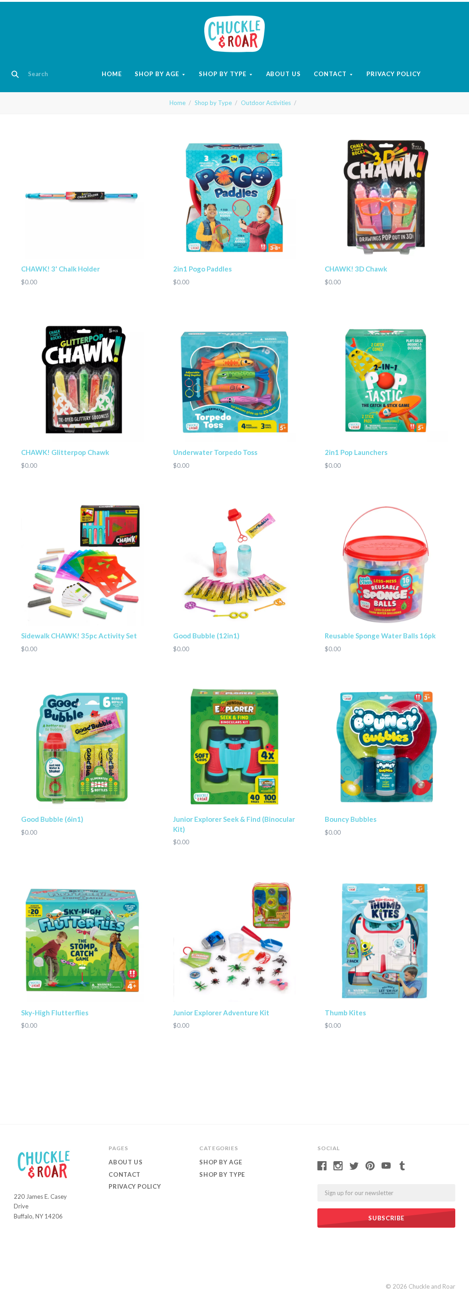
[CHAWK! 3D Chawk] (386, 197)
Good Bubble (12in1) (206, 635)
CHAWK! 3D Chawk (356, 269)
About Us (283, 74)
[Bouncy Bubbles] (386, 747)
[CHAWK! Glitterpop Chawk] (82, 380)
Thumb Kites (345, 1012)
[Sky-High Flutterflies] (82, 940)
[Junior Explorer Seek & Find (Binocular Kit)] (234, 747)
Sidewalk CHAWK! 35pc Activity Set (79, 635)
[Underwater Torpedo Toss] (234, 380)
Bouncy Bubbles (350, 819)
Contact (330, 74)
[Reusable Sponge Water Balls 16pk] (386, 564)
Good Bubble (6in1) (52, 819)
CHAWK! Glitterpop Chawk (65, 452)
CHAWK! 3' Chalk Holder (60, 269)
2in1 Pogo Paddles (202, 269)
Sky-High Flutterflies (54, 1012)
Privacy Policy (393, 74)
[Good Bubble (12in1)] (234, 564)
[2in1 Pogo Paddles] (234, 197)
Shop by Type (222, 74)
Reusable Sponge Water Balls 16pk (380, 635)
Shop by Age (157, 74)
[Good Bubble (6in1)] (82, 747)
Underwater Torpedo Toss (215, 452)
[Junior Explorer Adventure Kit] (234, 940)
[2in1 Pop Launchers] (386, 380)
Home (112, 74)
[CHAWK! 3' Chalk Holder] (82, 197)
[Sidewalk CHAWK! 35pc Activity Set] (82, 564)
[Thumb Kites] (386, 940)
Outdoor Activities (266, 102)
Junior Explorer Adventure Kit (221, 1012)
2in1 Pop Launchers (356, 452)
